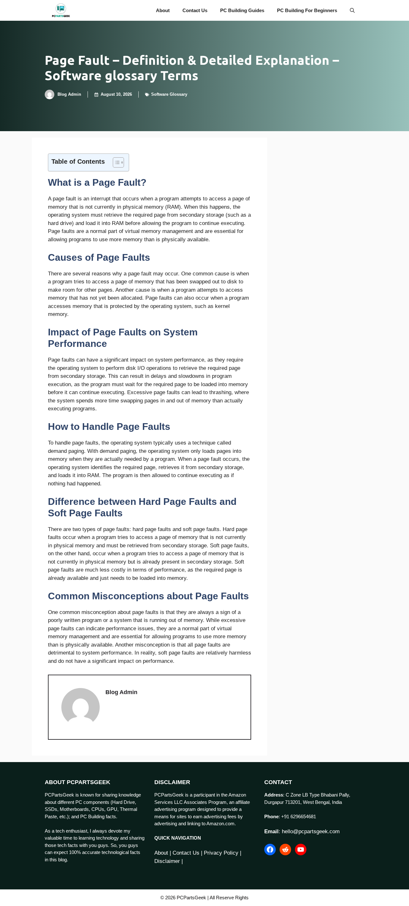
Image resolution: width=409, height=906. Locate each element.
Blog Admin (69, 94)
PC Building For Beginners (307, 10)
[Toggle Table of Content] (115, 162)
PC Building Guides (242, 10)
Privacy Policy (221, 853)
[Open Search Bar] (352, 10)
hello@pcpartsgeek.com (311, 831)
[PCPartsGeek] (61, 10)
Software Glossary (169, 94)
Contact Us (194, 10)
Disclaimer (167, 861)
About (163, 10)
